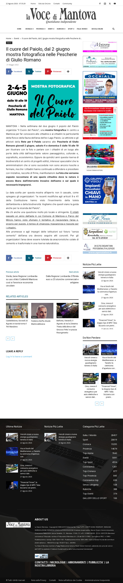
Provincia (40, 29)
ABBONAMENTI (77, 562)
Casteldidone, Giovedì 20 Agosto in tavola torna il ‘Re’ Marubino (17, 324)
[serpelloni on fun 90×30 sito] (100, 238)
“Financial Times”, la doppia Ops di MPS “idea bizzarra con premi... (107, 323)
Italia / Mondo (82, 29)
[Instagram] (105, 3)
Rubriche (60, 29)
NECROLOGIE (58, 562)
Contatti (56, 3)
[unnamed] (100, 252)
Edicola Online (97, 29)
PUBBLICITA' (96, 562)
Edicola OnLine (45, 3)
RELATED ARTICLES (17, 296)
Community (67, 3)
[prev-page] (8, 339)
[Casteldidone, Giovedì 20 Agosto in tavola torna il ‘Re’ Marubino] (17, 310)
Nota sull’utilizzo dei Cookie (70, 580)
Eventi (50, 29)
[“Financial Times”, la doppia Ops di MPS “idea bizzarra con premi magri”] (89, 323)
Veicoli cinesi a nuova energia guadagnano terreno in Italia (107, 275)
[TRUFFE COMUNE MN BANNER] (100, 138)
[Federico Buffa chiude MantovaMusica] (42, 310)
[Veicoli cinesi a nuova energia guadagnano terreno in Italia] (89, 275)
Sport (70, 29)
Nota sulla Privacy (38, 580)
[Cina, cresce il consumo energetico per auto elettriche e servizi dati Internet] (89, 306)
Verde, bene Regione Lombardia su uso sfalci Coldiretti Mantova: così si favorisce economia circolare (22, 281)
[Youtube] (114, 3)
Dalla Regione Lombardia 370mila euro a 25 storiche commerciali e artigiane (62, 279)
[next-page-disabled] (13, 339)
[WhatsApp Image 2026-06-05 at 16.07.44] (100, 170)
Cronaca (28, 29)
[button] (113, 29)
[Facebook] (100, 3)
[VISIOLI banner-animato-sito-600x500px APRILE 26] (100, 203)
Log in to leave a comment (19, 356)
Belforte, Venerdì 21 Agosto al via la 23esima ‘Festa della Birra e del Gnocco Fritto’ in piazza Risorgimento (67, 327)
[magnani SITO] (100, 51)
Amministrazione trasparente (97, 580)
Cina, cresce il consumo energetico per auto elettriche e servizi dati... (91, 391)
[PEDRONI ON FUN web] (100, 66)
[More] (68, 71)
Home (33, 3)
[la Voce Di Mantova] (61, 15)
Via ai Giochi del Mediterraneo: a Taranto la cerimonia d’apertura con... (109, 362)
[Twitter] (110, 3)
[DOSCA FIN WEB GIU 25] (100, 102)
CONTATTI (41, 562)
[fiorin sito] (100, 223)
